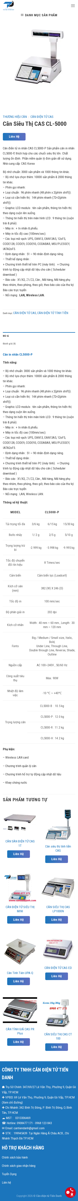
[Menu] (73, 5)
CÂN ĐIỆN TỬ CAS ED (58, 968)
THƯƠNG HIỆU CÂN (15, 117)
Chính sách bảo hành (15, 1157)
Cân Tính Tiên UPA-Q (20, 973)
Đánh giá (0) (9, 343)
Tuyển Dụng (9, 1174)
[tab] (39, 336)
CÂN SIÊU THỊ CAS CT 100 (58, 1036)
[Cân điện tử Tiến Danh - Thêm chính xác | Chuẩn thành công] (34, 5)
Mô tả (6, 335)
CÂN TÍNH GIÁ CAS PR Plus (20, 1031)
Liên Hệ (14, 136)
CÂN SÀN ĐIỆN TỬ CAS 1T (20, 843)
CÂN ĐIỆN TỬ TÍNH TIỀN (52, 313)
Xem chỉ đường (12, 1102)
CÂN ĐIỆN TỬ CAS (41, 117)
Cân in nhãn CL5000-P (18, 354)
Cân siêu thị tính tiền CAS (58, 848)
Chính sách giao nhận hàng (18, 1166)
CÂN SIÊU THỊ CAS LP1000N (58, 909)
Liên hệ (6, 1182)
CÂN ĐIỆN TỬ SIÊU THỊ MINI (20, 909)
